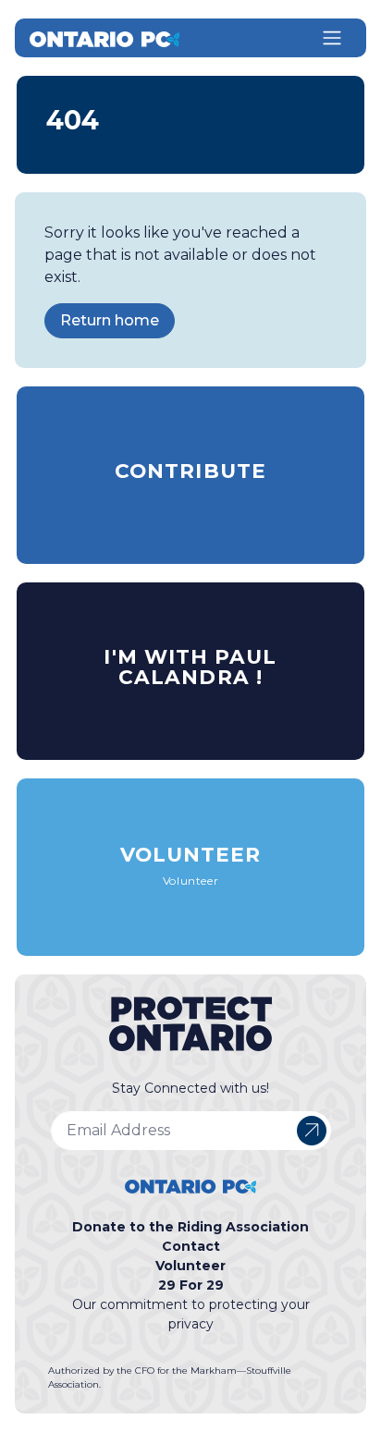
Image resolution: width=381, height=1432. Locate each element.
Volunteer (190, 1265)
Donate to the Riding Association (190, 1226)
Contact (191, 1246)
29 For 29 (191, 1285)
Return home (109, 320)
